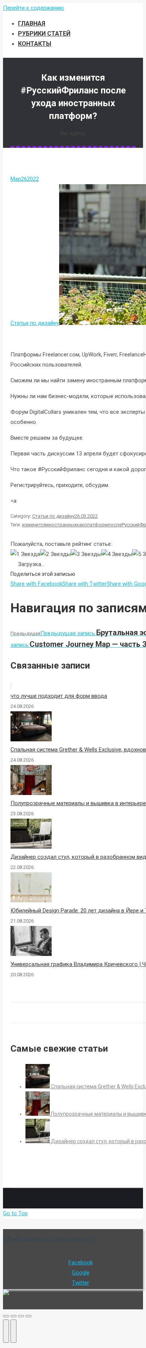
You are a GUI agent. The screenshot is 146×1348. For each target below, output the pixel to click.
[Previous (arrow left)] (6, 1331)
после (115, 524)
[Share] (13, 1316)
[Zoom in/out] (28, 1316)
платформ (96, 524)
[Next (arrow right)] (13, 1331)
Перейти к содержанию (33, 8)
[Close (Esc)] (6, 1316)
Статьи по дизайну (34, 323)
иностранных (61, 524)
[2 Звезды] (55, 554)
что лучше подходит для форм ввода (58, 696)
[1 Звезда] (25, 554)
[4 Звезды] (116, 554)
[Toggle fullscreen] (21, 1316)
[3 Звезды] (86, 554)
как (80, 524)
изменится (34, 524)
